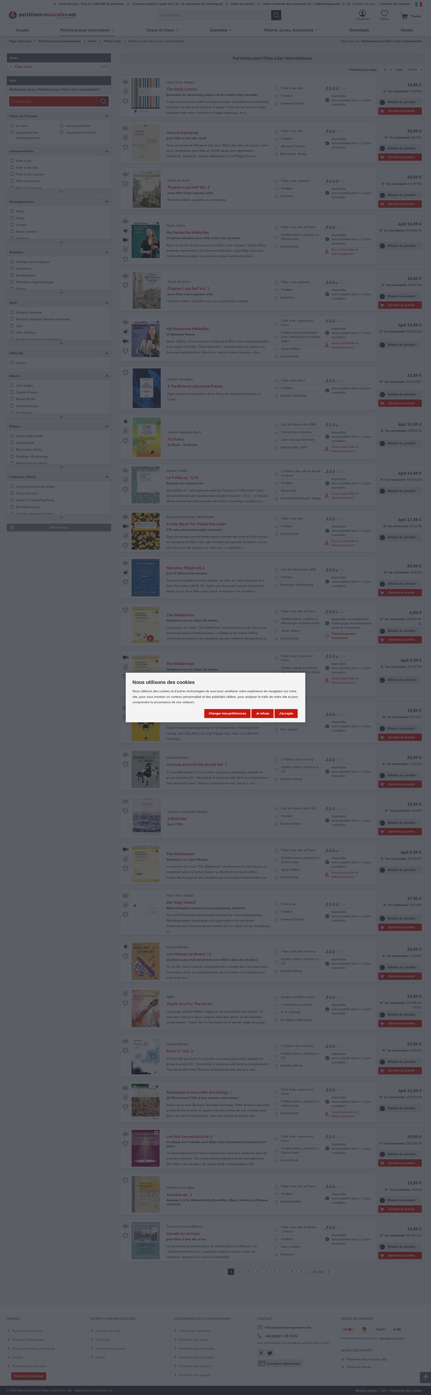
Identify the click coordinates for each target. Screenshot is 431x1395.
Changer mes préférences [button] (227, 713)
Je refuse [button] (262, 713)
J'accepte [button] (286, 713)
